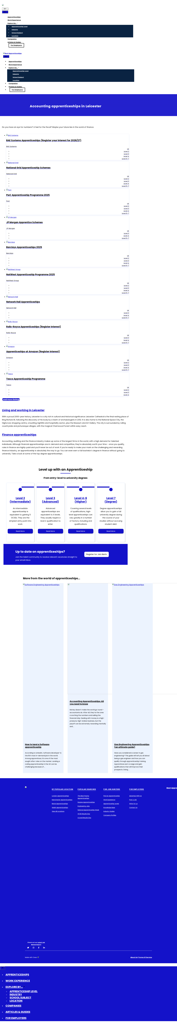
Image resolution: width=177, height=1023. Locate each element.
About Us (133, 957)
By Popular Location (62, 789)
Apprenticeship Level (19, 27)
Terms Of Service (145, 957)
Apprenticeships (14, 17)
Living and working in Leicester (23, 410)
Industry (15, 30)
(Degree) (111, 501)
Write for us (133, 804)
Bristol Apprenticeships (60, 804)
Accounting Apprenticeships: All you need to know (87, 702)
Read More (20, 531)
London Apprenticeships (60, 796)
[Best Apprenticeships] (12, 53)
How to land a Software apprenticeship (37, 746)
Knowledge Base (109, 808)
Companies (12, 39)
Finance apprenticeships (19, 435)
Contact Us (133, 808)
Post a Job (133, 800)
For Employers (16, 45)
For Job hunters (111, 789)
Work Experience (14, 20)
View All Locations (58, 811)
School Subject (17, 33)
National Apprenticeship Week (88, 810)
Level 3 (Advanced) (50, 499)
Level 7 (111, 498)
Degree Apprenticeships (86, 802)
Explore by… (12, 23)
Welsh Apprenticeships (60, 808)
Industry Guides (109, 811)
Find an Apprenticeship (111, 796)
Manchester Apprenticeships (62, 800)
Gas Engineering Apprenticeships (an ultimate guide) (131, 746)
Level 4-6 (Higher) (80, 499)
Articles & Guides (14, 42)
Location (15, 36)
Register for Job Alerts (96, 554)
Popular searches (87, 789)
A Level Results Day (84, 818)
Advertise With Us (135, 796)
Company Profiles (109, 815)
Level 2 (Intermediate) (20, 499)
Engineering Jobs (84, 806)
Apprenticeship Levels (111, 804)
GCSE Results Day (84, 814)
